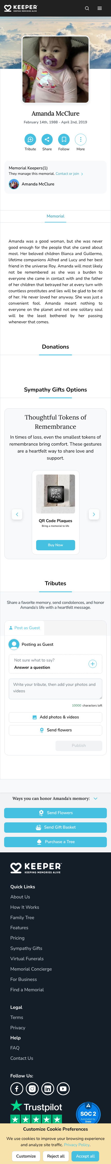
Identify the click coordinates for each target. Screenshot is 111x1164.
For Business (23, 980)
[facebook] (16, 1088)
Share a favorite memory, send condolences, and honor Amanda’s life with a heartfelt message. (55, 605)
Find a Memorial (27, 990)
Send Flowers (60, 813)
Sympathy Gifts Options (55, 390)
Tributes (55, 583)
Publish (79, 745)
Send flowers (59, 730)
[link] (56, 512)
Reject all (56, 1156)
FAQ (15, 1048)
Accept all (85, 1156)
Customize (26, 1156)
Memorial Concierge (31, 969)
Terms (16, 1018)
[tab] (24, 628)
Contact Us (21, 1058)
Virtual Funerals (27, 959)
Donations (55, 347)
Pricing (17, 938)
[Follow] (64, 139)
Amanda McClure (55, 113)
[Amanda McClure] (14, 184)
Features (19, 928)
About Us (20, 897)
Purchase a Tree (60, 842)
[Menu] (99, 8)
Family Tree (22, 918)
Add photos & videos (59, 717)
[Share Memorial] (47, 139)
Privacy (17, 1028)
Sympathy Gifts (26, 948)
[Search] (87, 8)
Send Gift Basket (60, 827)
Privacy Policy (77, 1145)
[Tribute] (30, 139)
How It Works (24, 907)
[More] (80, 139)
